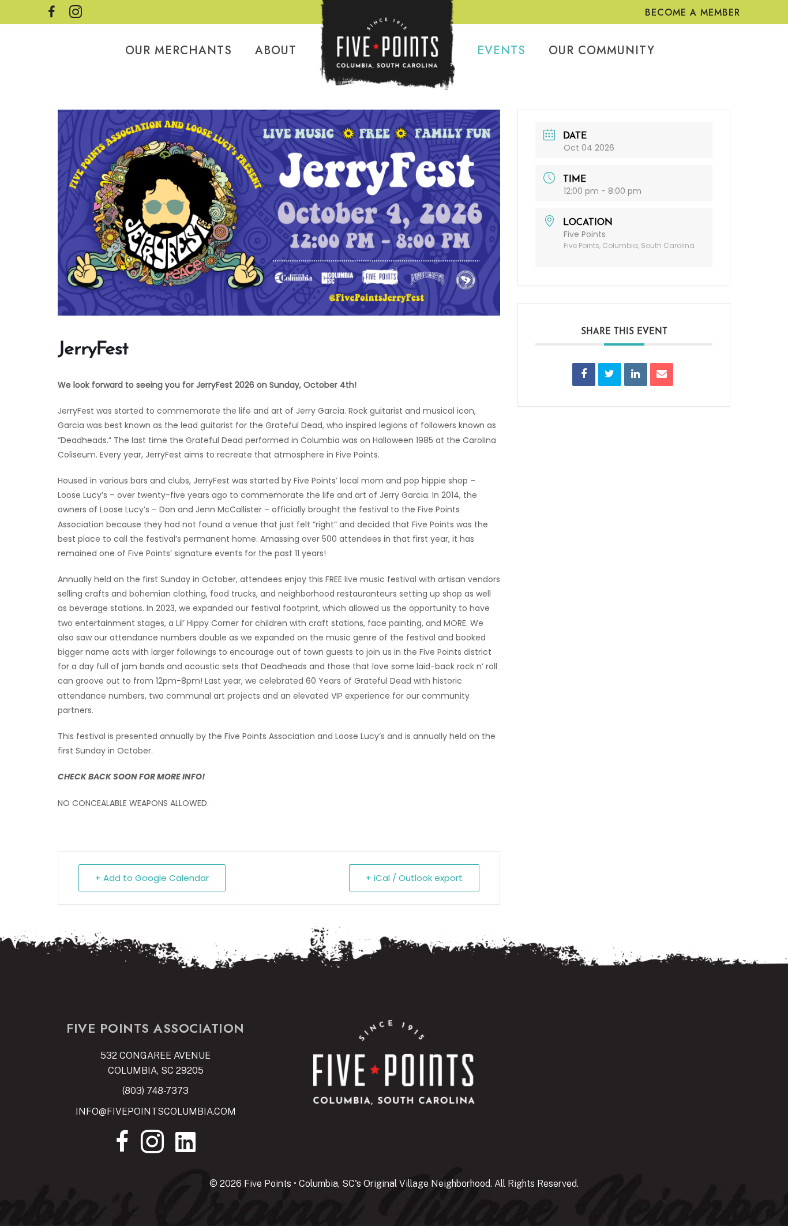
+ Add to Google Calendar (152, 878)
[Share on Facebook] (583, 374)
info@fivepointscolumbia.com (156, 1111)
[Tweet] (609, 374)
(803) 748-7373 (155, 1090)
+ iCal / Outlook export (414, 878)
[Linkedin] (635, 374)
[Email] (661, 374)
